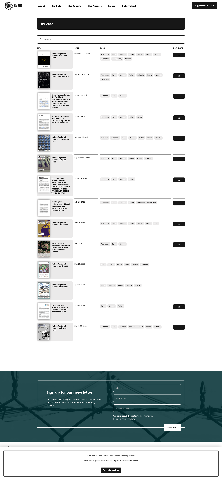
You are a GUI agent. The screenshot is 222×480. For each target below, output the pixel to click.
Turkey (131, 54)
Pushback (105, 54)
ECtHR (139, 117)
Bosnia (148, 54)
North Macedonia (136, 327)
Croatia (157, 54)
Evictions (144, 265)
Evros (114, 54)
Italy (155, 223)
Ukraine (129, 285)
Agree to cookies (111, 470)
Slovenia (104, 138)
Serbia (139, 54)
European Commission (146, 203)
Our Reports (74, 6)
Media (111, 6)
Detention (105, 59)
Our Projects (95, 6)
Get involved (129, 6)
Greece (123, 54)
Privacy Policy (128, 419)
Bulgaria (140, 75)
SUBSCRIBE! (172, 427)
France (128, 59)
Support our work (203, 5)
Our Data (57, 6)
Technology (117, 59)
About (41, 6)
